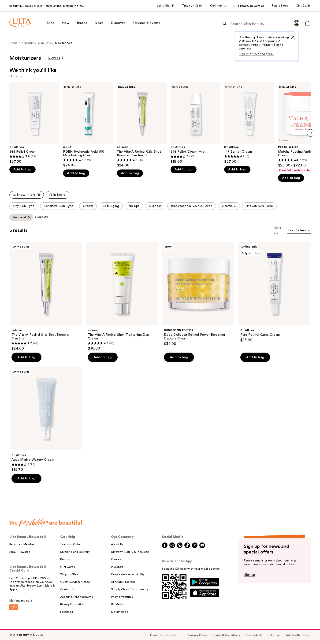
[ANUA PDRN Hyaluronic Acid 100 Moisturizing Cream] (88, 125)
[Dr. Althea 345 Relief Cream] (34, 123)
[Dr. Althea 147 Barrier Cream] (249, 123)
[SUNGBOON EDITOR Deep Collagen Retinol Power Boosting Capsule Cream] (198, 294)
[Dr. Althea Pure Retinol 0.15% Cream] (274, 292)
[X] (293, 37)
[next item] (310, 133)
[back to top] (306, 626)
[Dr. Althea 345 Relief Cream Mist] (195, 123)
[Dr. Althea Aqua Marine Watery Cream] (46, 419)
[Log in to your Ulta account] (296, 22)
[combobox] (299, 230)
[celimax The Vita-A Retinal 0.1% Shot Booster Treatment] (142, 125)
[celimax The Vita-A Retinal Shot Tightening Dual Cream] (122, 296)
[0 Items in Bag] (308, 23)
